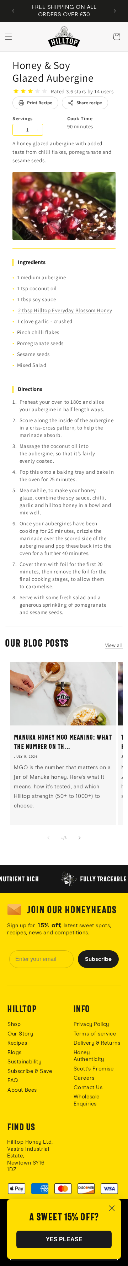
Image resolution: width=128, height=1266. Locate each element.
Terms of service (95, 1034)
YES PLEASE (64, 1239)
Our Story (20, 1034)
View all (114, 645)
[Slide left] (48, 838)
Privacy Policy (91, 1024)
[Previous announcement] (13, 11)
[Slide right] (79, 838)
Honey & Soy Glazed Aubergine (53, 71)
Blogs (14, 1052)
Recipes (17, 1043)
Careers (84, 1078)
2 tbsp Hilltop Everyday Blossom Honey (65, 310)
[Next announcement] (115, 11)
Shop (14, 1024)
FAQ (12, 1080)
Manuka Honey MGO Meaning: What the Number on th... (63, 742)
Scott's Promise (95, 1069)
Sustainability (24, 1061)
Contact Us (88, 1087)
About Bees (22, 1090)
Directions (30, 389)
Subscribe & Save (29, 1071)
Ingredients (32, 262)
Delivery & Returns (97, 1043)
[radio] (16, 91)
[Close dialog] (112, 1208)
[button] (8, 37)
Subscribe (98, 959)
